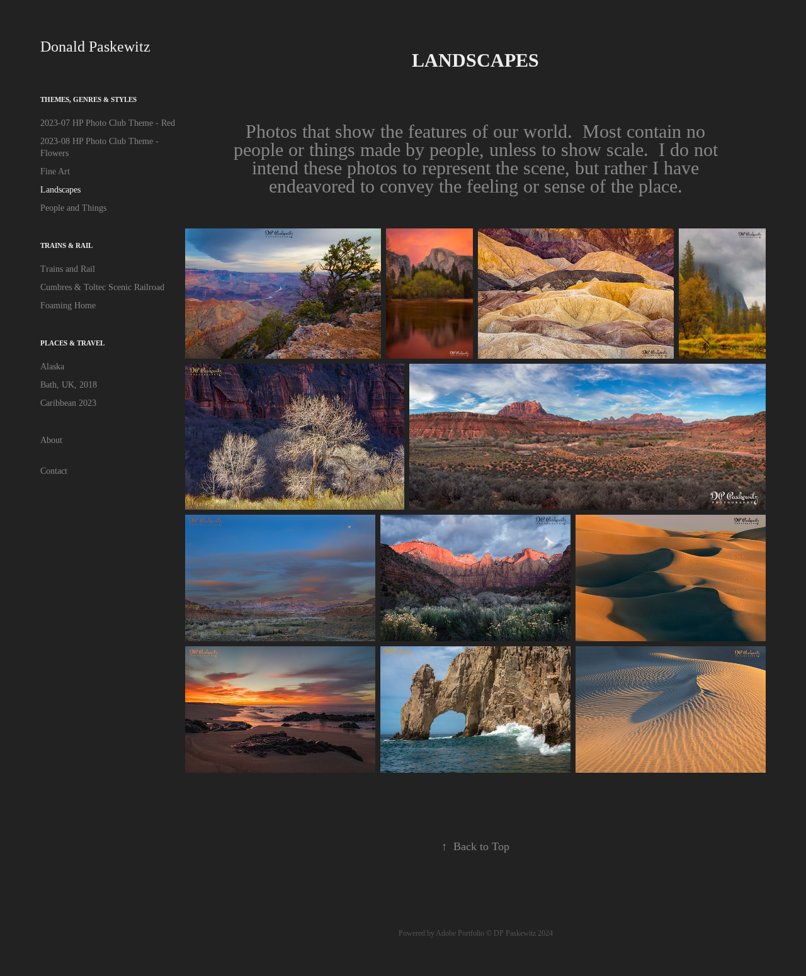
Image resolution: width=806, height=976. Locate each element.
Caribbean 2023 (68, 403)
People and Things (73, 208)
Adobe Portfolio (460, 933)
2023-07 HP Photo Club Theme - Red (107, 123)
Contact (53, 471)
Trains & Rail (66, 245)
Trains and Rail (67, 269)
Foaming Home (68, 305)
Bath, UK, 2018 (68, 385)
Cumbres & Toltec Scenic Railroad (102, 287)
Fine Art (55, 171)
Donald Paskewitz (95, 46)
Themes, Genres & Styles (88, 99)
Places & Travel (72, 343)
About (51, 440)
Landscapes (60, 189)
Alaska (52, 366)
